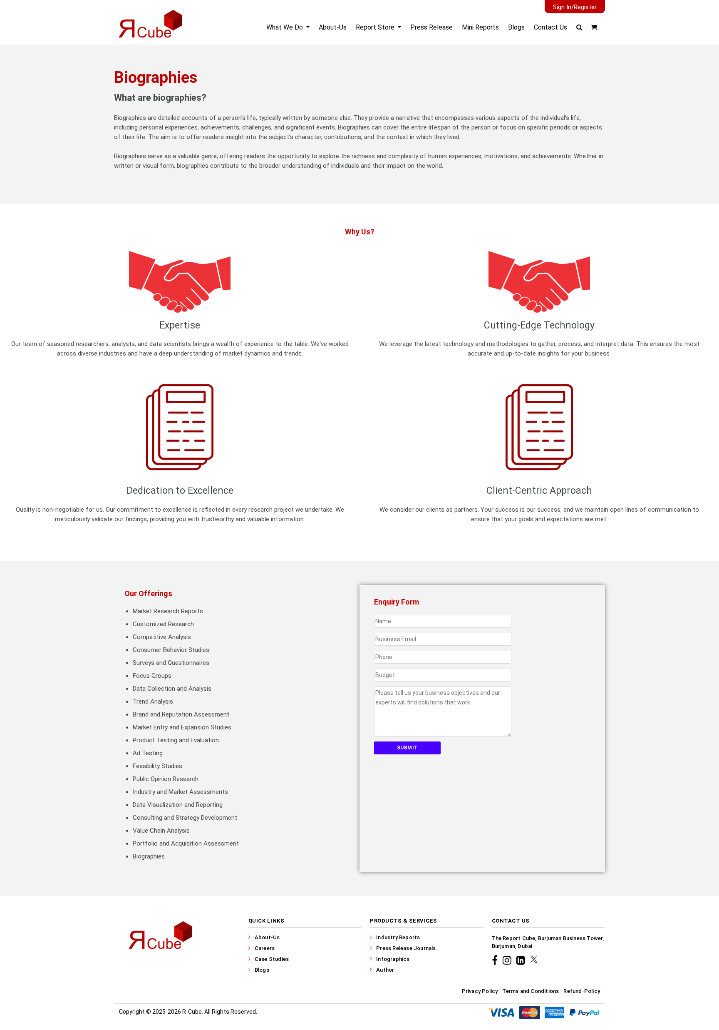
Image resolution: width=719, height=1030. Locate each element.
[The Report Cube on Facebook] (496, 960)
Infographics (392, 959)
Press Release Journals (406, 948)
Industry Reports (398, 937)
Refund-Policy (581, 991)
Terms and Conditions (530, 991)
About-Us (333, 27)
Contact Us (550, 27)
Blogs (516, 27)
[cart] (594, 27)
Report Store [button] (376, 27)
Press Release (431, 27)
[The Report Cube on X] (534, 960)
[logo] (150, 30)
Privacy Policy (480, 991)
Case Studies (272, 959)
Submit (407, 748)
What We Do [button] (285, 27)
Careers (265, 948)
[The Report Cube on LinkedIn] (522, 960)
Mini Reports (480, 27)
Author (385, 970)
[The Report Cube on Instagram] (508, 960)
